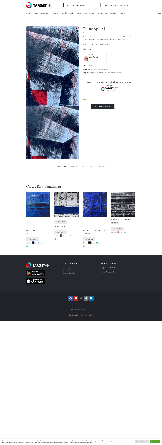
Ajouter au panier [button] (123, 214)
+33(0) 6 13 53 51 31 (107, 268)
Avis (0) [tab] (74, 166)
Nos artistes (45, 13)
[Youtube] (76, 298)
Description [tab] (61, 166)
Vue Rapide (32, 239)
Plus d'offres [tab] (87, 166)
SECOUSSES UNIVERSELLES (94, 230)
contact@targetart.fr (107, 272)
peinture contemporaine (115, 72)
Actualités (112, 13)
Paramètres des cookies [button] (142, 441)
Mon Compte (89, 13)
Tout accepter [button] (155, 441)
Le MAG (80, 13)
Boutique (72, 13)
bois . (105, 72)
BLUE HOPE (30, 230)
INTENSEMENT (60, 227)
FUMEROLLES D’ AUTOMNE (122, 220)
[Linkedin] (91, 298)
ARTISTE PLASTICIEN (98, 69)
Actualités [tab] (101, 166)
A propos (36, 13)
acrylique (93, 72)
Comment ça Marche (60, 13)
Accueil (28, 13)
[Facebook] (70, 298)
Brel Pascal (93, 57)
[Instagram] (81, 298)
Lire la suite (61, 222)
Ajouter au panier (102, 106)
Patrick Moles (39, 243)
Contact (122, 13)
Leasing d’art (102, 13)
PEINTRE (110, 69)
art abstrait (100, 72)
